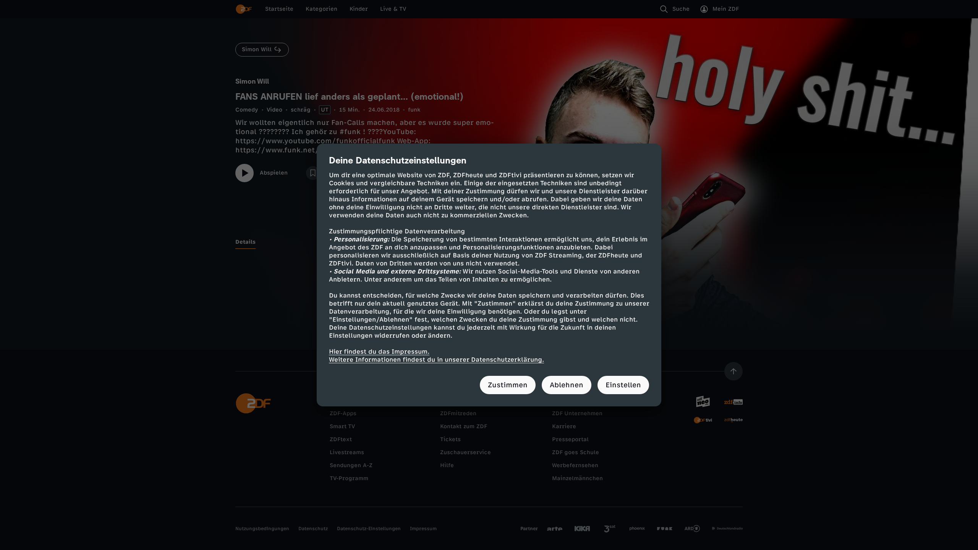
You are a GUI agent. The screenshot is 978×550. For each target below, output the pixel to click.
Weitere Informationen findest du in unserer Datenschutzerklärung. (436, 359)
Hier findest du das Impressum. (379, 351)
